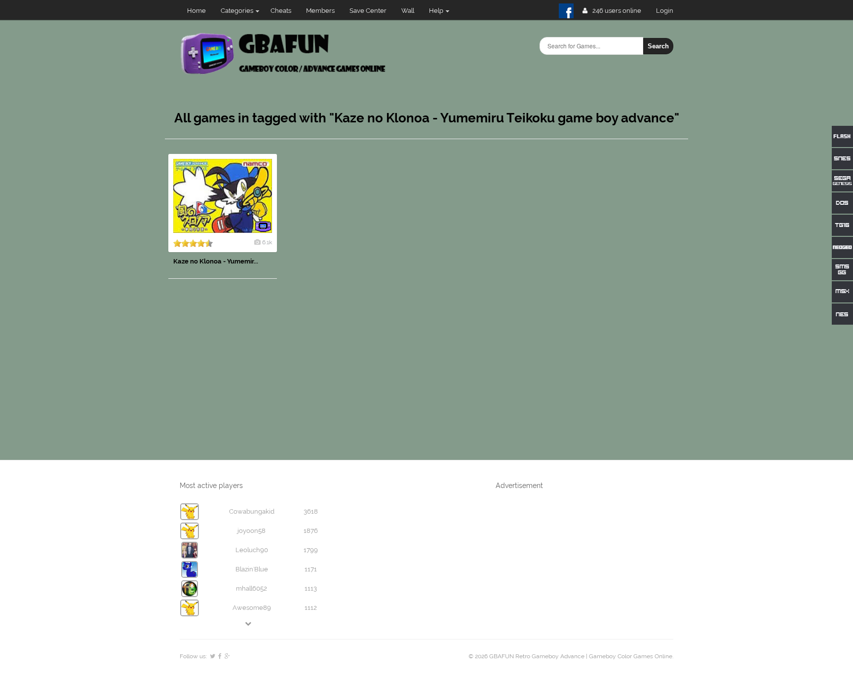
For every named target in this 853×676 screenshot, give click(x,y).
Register (668, 10)
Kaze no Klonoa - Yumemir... (215, 261)
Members (320, 10)
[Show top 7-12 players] (249, 623)
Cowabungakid (251, 511)
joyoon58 (251, 530)
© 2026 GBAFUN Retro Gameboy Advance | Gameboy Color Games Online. (570, 656)
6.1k (267, 242)
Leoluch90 (251, 550)
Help (436, 10)
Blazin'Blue (251, 569)
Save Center (368, 10)
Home (196, 10)
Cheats (281, 10)
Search (658, 46)
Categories (237, 10)
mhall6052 (251, 588)
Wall (407, 10)
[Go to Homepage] (284, 72)
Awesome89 (252, 607)
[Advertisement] (614, 302)
